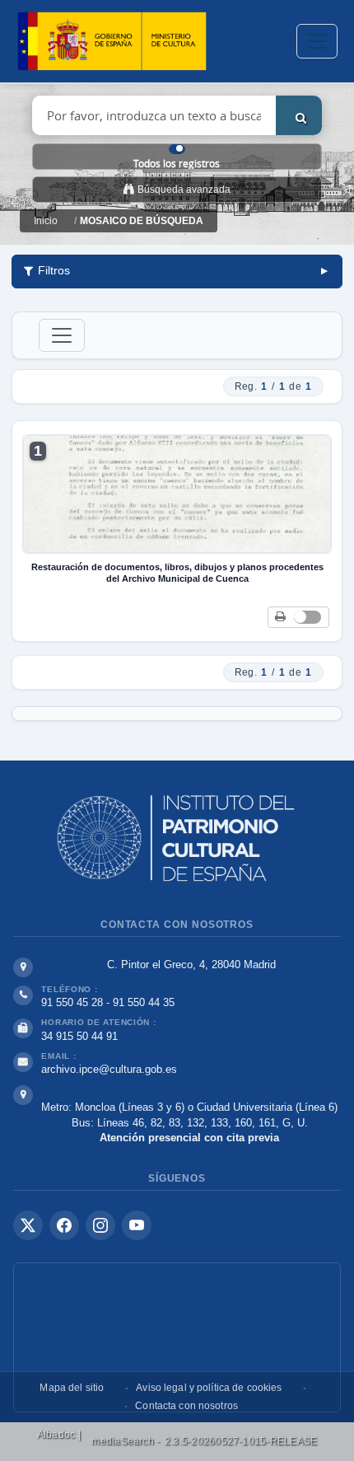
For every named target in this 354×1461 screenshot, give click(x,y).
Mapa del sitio (72, 1387)
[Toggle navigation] (317, 41)
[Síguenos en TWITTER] (28, 1225)
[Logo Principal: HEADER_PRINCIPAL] (111, 42)
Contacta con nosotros (186, 1406)
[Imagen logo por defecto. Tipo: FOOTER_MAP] (177, 1337)
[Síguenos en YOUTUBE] (136, 1225)
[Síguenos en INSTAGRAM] (100, 1225)
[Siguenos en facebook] (64, 1225)
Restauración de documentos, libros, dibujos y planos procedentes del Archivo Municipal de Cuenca (177, 573)
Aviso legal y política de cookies (209, 1387)
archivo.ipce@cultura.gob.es (109, 1069)
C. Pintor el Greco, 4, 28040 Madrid (191, 964)
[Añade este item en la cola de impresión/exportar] (280, 618)
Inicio (46, 221)
